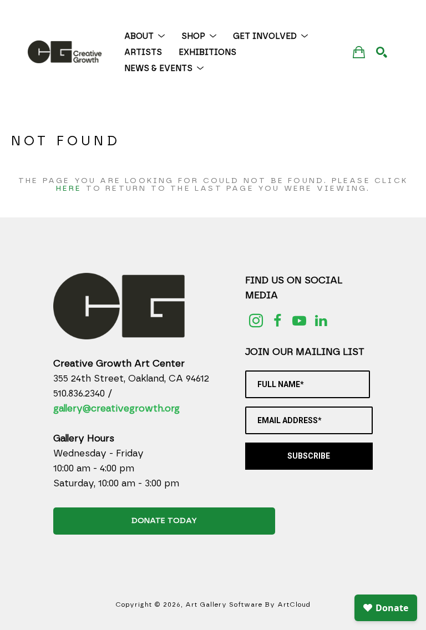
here (69, 188)
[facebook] (278, 321)
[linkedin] (321, 321)
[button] (144, 36)
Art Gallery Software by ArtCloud (248, 604)
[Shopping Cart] (359, 52)
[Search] (381, 52)
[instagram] (256, 321)
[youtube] (299, 321)
